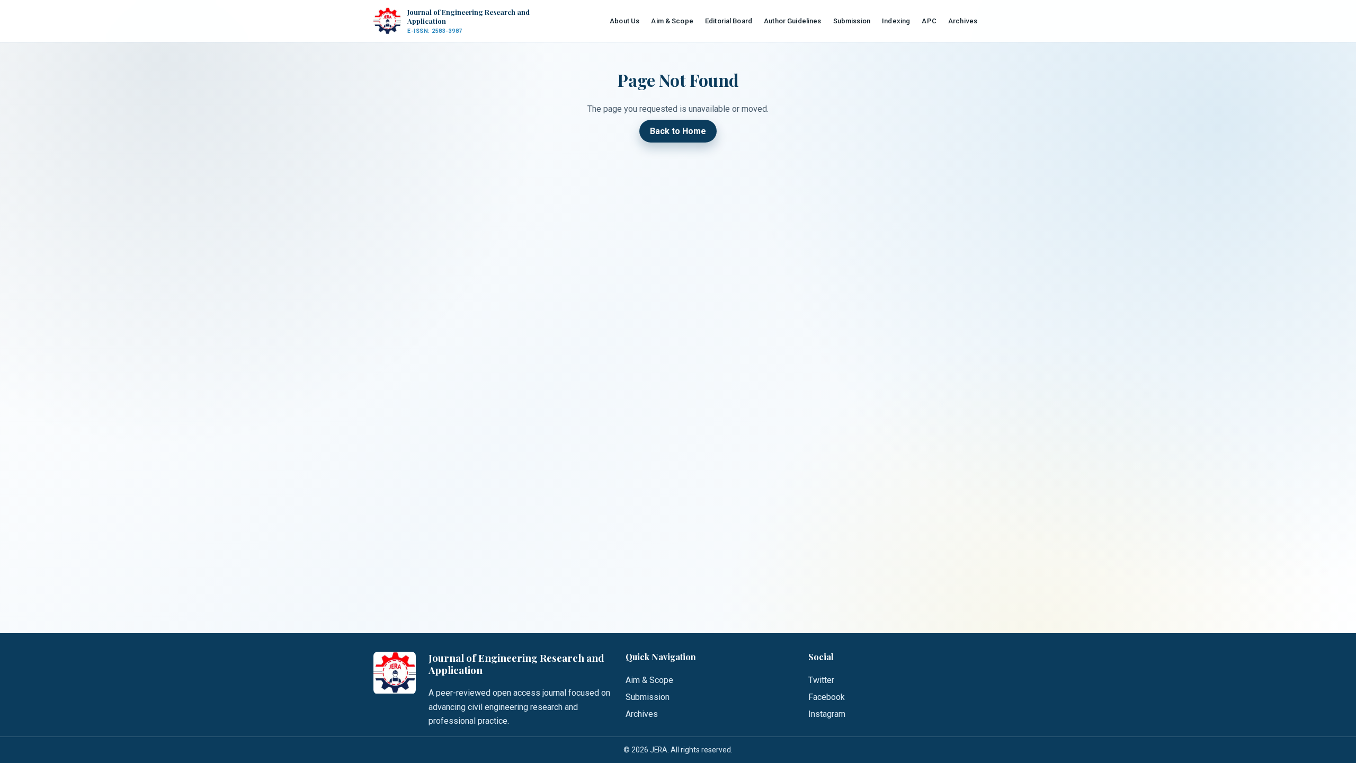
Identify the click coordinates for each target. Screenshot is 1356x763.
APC (929, 21)
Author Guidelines (792, 21)
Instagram (826, 714)
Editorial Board (728, 21)
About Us (624, 21)
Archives (962, 21)
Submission (851, 21)
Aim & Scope (672, 21)
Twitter (821, 680)
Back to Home (678, 131)
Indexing (896, 21)
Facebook (826, 697)
